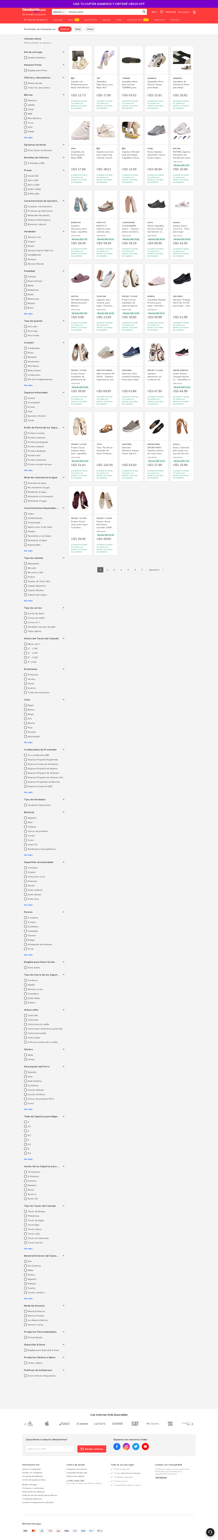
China (90, 29)
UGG (30, 127)
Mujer (30, 1055)
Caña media (34, 1037)
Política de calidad (75, 1476)
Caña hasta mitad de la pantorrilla (45, 1028)
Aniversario (33, 361)
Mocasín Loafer (35, 572)
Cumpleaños (34, 348)
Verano (31, 679)
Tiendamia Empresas (32, 1499)
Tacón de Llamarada (38, 1238)
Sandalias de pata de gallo (42, 626)
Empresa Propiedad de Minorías (44, 782)
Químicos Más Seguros (39, 219)
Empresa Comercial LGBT (40, 786)
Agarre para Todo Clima (40, 527)
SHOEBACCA (34, 255)
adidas (31, 105)
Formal (31, 407)
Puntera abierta (36, 446)
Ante (30, 822)
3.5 (29, 1126)
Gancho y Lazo (35, 989)
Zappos (32, 241)
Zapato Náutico (36, 590)
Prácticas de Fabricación (40, 211)
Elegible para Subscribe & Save (43, 1350)
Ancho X (32, 1194)
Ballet (31, 294)
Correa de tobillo (36, 618)
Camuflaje (33, 931)
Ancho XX (33, 1198)
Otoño (31, 683)
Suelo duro (33, 899)
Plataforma (33, 1216)
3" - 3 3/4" (33, 657)
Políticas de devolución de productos (39, 1495)
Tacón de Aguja (36, 1220)
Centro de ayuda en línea (34, 1480)
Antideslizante (35, 518)
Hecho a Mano (35, 1363)
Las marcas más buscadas (109, 1414)
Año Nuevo (33, 366)
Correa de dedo (36, 613)
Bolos (31, 307)
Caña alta (33, 1015)
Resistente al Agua (37, 540)
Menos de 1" (34, 644)
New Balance (34, 118)
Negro (31, 705)
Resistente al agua (37, 501)
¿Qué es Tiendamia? (31, 1469)
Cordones (33, 980)
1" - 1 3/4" (33, 648)
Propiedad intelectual (76, 1473)
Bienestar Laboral (37, 224)
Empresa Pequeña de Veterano (43, 773)
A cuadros (33, 917)
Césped (31, 872)
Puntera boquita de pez (40, 464)
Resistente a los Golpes (39, 536)
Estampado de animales (40, 944)
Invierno (32, 688)
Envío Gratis (34, 967)
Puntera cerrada (36, 433)
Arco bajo (33, 331)
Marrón (31, 723)
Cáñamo (32, 826)
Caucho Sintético (36, 1094)
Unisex (31, 1059)
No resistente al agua (39, 487)
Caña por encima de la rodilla (43, 1042)
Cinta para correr (36, 876)
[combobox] (107, 12)
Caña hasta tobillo (37, 1033)
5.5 (29, 1144)
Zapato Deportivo (37, 585)
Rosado (32, 732)
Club (30, 411)
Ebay (78, 29)
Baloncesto (33, 299)
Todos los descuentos (39, 87)
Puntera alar (34, 455)
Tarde (31, 420)
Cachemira (33, 926)
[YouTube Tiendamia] (145, 1446)
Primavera (33, 674)
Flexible (31, 531)
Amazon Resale (36, 263)
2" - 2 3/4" (33, 653)
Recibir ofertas (94, 1448)
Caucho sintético (36, 1292)
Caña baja (33, 1019)
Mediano (32, 1185)
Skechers (32, 100)
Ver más (28, 137)
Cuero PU (32, 844)
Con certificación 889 (38, 755)
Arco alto (32, 326)
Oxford (31, 577)
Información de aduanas (33, 1492)
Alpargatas (33, 563)
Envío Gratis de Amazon (40, 150)
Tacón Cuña (34, 1233)
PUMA (31, 131)
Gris (30, 718)
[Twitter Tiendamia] (135, 1446)
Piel (29, 1261)
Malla (30, 1270)
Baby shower (34, 370)
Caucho (32, 1288)
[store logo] (37, 12)
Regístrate (171, 12)
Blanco (31, 709)
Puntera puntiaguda (38, 442)
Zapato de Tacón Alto (39, 581)
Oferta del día (35, 83)
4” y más (32, 662)
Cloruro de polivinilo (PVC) (41, 1099)
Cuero (31, 840)
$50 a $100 (33, 184)
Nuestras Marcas (36, 1311)
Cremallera (33, 993)
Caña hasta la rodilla (38, 1024)
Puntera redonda (36, 437)
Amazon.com (34, 237)
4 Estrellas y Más (36, 163)
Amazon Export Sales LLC (41, 250)
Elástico (32, 1002)
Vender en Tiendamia (32, 1473)
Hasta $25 (33, 176)
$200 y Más (33, 193)
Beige (31, 714)
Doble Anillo (34, 998)
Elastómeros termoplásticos (42, 849)
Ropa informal (35, 281)
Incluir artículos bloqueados (42, 1375)
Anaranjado (34, 736)
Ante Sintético (35, 1081)
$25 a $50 (33, 180)
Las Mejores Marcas (38, 1320)
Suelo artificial (35, 890)
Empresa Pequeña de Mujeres (43, 768)
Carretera (33, 867)
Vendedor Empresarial (39, 805)
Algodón (32, 817)
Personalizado (35, 1337)
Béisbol (31, 303)
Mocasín (32, 568)
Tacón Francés (35, 1242)
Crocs (31, 122)
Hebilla (31, 984)
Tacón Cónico (35, 1229)
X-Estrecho (33, 1176)
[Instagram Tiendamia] (126, 1446)
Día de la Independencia (40, 379)
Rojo (30, 727)
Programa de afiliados (32, 1476)
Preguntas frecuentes (76, 1469)
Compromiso (34, 375)
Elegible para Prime (37, 70)
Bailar (31, 285)
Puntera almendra (37, 460)
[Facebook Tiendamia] (116, 1446)
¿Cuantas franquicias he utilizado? (38, 1502)
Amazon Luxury (35, 1324)
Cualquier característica (40, 206)
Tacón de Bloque (36, 1211)
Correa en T (34, 622)
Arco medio (33, 335)
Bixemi (31, 246)
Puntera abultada (37, 451)
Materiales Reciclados (39, 215)
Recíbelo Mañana (36, 57)
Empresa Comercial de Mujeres (43, 764)
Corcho (31, 835)
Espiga (31, 940)
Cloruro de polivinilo (38, 831)
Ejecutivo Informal (37, 416)
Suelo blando (34, 894)
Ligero (31, 513)
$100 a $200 (34, 189)
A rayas (32, 922)
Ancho (31, 1189)
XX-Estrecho (34, 1172)
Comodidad (34, 402)
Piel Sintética (34, 1265)
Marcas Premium (36, 1315)
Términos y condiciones (33, 1488)
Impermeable (34, 544)
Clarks (31, 109)
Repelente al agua (37, 492)
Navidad (32, 357)
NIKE (30, 113)
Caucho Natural (36, 1090)
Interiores (32, 881)
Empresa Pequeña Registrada (43, 759)
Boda (30, 352)
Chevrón (32, 935)
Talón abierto (34, 631)
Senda (31, 885)
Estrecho (32, 1181)
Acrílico (31, 1274)
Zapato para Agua (37, 594)
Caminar (32, 276)
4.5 (29, 1135)
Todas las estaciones (38, 692)
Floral (31, 948)
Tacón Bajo (33, 1224)
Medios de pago (29, 1484)
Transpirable (34, 522)
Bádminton (33, 290)
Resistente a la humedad (40, 496)
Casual (31, 398)
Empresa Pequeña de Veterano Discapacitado (46, 777)
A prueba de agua (37, 483)
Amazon (65, 29)
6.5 (29, 1153)
